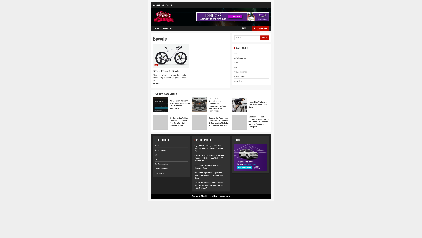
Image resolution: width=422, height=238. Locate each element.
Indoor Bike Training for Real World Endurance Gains (239, 104)
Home (157, 28)
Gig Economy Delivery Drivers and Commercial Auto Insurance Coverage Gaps (160, 104)
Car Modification (240, 76)
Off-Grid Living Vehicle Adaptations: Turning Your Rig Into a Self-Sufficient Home (160, 122)
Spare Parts (239, 81)
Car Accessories (240, 72)
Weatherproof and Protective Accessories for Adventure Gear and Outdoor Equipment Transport (239, 122)
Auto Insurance (240, 58)
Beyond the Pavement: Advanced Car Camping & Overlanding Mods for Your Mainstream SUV (199, 122)
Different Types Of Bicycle (171, 56)
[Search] (248, 28)
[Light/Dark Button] (244, 28)
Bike (156, 65)
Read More (156, 83)
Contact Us (167, 28)
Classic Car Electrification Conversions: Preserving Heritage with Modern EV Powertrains (199, 104)
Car (235, 67)
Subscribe (263, 28)
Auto (236, 53)
